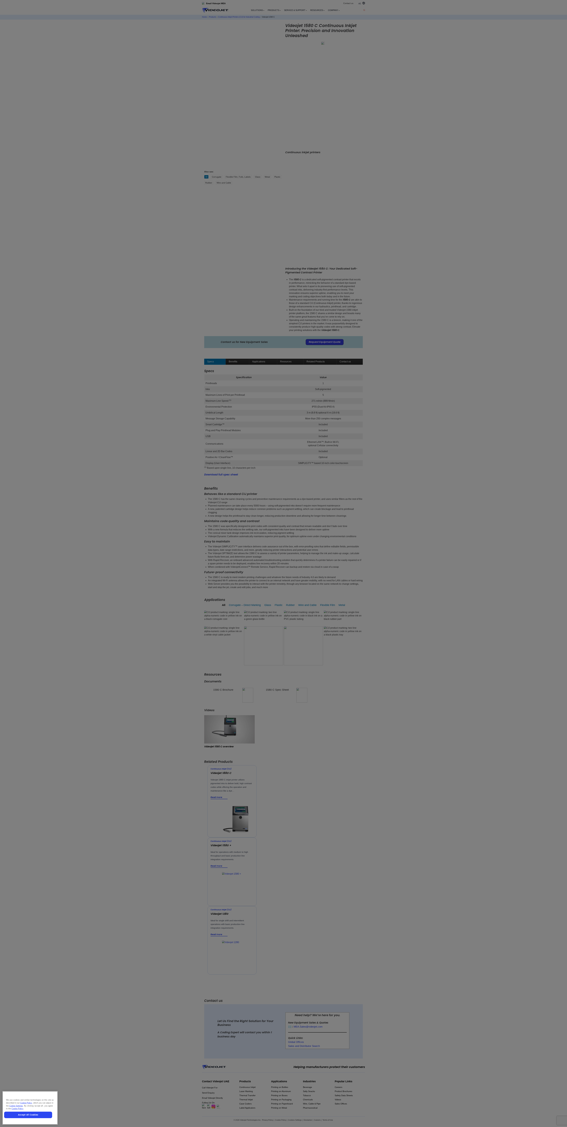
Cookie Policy (26, 1103)
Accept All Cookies (28, 1114)
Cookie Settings (16, 1106)
